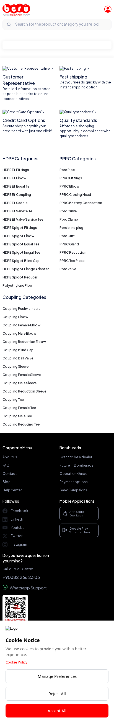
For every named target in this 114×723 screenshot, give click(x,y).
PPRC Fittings (70, 178)
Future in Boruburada (76, 465)
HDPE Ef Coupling (16, 195)
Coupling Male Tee (17, 416)
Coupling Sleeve (15, 366)
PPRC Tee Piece (71, 261)
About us (9, 457)
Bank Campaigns (73, 490)
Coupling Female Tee (19, 408)
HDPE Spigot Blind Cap (21, 261)
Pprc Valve (67, 269)
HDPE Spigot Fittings (19, 228)
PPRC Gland (69, 244)
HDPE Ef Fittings (15, 170)
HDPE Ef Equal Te (15, 186)
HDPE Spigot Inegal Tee (21, 252)
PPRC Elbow (69, 186)
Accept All (57, 710)
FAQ (5, 465)
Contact (9, 474)
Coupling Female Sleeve (21, 375)
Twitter (16, 536)
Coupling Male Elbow (19, 333)
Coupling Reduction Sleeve (24, 391)
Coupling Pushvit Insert (21, 309)
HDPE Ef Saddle (14, 203)
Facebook (19, 511)
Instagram (19, 544)
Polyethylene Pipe (17, 285)
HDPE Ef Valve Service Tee (22, 219)
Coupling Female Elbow (21, 325)
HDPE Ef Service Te (17, 211)
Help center (12, 490)
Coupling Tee (13, 399)
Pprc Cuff (67, 236)
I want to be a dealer (75, 457)
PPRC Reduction (72, 252)
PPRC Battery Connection (80, 203)
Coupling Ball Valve (17, 358)
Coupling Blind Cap (17, 350)
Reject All (57, 693)
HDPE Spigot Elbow (18, 236)
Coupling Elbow (15, 317)
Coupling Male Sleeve (19, 383)
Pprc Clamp (68, 219)
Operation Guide (73, 474)
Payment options (73, 482)
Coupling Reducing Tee (21, 424)
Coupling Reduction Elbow (24, 342)
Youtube (18, 528)
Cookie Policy (16, 662)
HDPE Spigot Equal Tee (20, 244)
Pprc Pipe (67, 170)
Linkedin (18, 519)
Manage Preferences (57, 676)
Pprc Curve (68, 211)
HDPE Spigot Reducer (19, 277)
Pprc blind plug (71, 228)
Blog (6, 482)
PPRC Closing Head (75, 195)
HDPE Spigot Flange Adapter (25, 269)
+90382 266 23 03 (21, 577)
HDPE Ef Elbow (14, 178)
